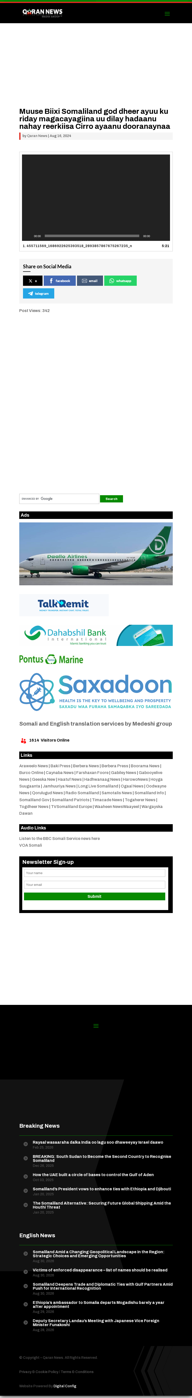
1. (77, 246)
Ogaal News (132, 786)
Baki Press (60, 766)
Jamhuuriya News (59, 786)
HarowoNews (135, 779)
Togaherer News (140, 800)
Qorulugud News (47, 793)
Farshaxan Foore (92, 773)
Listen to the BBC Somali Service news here (59, 838)
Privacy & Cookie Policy (38, 1372)
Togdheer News (33, 806)
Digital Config (65, 1386)
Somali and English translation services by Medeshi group (95, 724)
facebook (63, 281)
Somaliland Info (149, 793)
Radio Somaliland (82, 793)
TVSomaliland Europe (71, 806)
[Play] (28, 235)
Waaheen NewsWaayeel (116, 806)
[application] (96, 198)
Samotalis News (117, 793)
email (93, 281)
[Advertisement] (96, 73)
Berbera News (86, 766)
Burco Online (31, 773)
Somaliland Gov (34, 800)
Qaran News (37, 136)
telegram (42, 293)
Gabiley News (123, 773)
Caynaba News (60, 773)
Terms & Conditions (77, 1372)
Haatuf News (70, 779)
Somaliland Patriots (71, 800)
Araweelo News (33, 766)
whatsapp (123, 281)
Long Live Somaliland (98, 786)
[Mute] (155, 235)
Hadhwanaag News (102, 779)
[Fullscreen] (163, 235)
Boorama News (145, 766)
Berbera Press (115, 766)
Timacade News (107, 800)
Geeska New (43, 779)
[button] (96, 198)
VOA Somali (30, 845)
